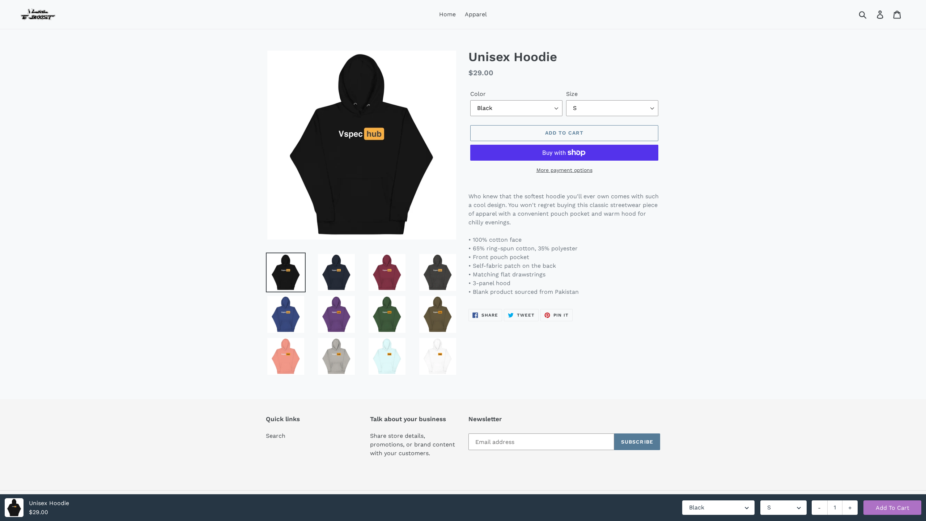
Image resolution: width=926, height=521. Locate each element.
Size (572, 93)
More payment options (564, 170)
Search (275, 435)
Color (478, 93)
